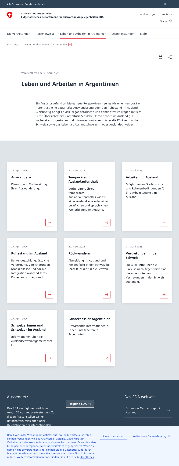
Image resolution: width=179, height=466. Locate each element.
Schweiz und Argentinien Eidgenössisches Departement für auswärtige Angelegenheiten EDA (62, 15)
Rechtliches (87, 457)
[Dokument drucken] (160, 57)
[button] (18, 34)
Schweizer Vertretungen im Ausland (144, 410)
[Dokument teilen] (169, 57)
